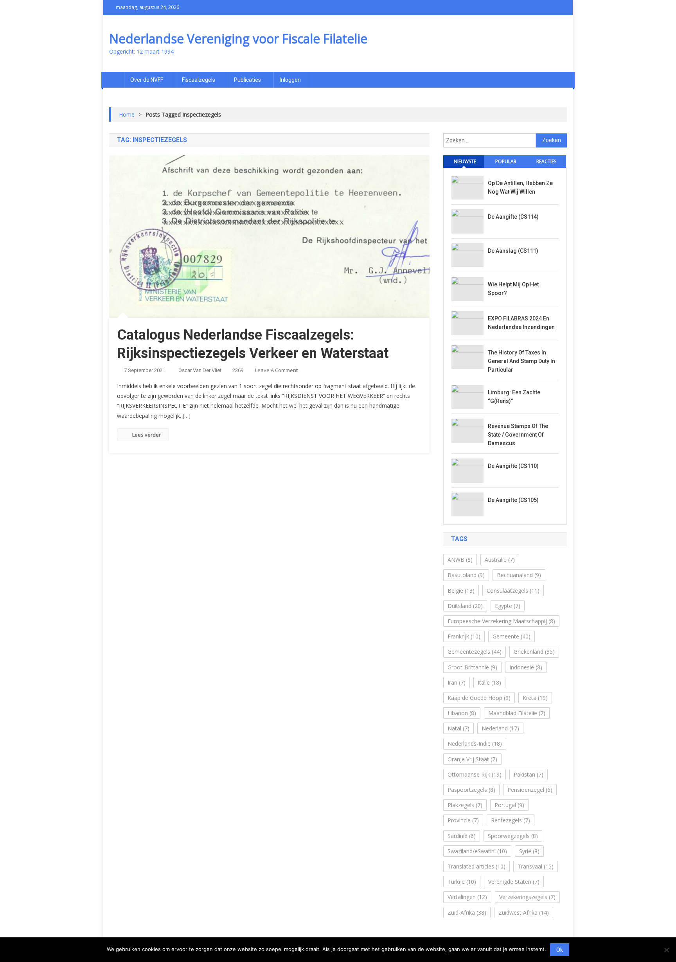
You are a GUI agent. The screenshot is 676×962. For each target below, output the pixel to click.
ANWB (460, 559)
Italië (489, 682)
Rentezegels (510, 820)
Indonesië (525, 667)
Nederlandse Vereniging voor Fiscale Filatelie (238, 38)
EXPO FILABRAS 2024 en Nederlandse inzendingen (521, 322)
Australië (500, 559)
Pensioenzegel (529, 789)
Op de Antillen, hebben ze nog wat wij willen (520, 187)
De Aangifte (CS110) (513, 466)
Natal (458, 728)
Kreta (535, 697)
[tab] (463, 161)
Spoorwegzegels (513, 836)
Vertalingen (467, 897)
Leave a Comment (276, 370)
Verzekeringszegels (527, 897)
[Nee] (666, 950)
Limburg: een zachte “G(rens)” (514, 396)
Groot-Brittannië (472, 667)
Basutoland (466, 575)
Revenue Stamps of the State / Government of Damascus (518, 434)
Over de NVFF (146, 80)
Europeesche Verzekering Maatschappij (501, 621)
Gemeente (511, 636)
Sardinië (462, 836)
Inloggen (290, 80)
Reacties (546, 161)
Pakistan (528, 774)
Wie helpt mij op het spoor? (513, 288)
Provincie (463, 820)
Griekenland (534, 651)
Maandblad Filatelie (516, 713)
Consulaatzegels (513, 590)
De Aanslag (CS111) (513, 251)
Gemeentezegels (475, 651)
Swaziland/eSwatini (477, 851)
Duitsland (465, 606)
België (461, 590)
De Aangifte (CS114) (513, 217)
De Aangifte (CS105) (513, 500)
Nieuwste (465, 161)
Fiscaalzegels (198, 80)
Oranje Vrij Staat (472, 759)
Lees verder (146, 434)
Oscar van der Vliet (199, 370)
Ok (559, 950)
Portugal (509, 805)
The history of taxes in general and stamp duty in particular (521, 361)
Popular (505, 161)
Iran (457, 682)
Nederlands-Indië (475, 743)
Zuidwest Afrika (523, 912)
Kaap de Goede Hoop (479, 697)
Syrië (529, 851)
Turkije (462, 881)
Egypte (507, 606)
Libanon (462, 713)
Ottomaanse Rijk (475, 774)
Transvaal (536, 866)
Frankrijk (464, 636)
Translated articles (476, 866)
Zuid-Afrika (467, 912)
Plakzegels (465, 805)
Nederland (500, 728)
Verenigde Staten (513, 881)
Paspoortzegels (471, 789)
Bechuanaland (519, 575)
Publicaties (247, 80)
